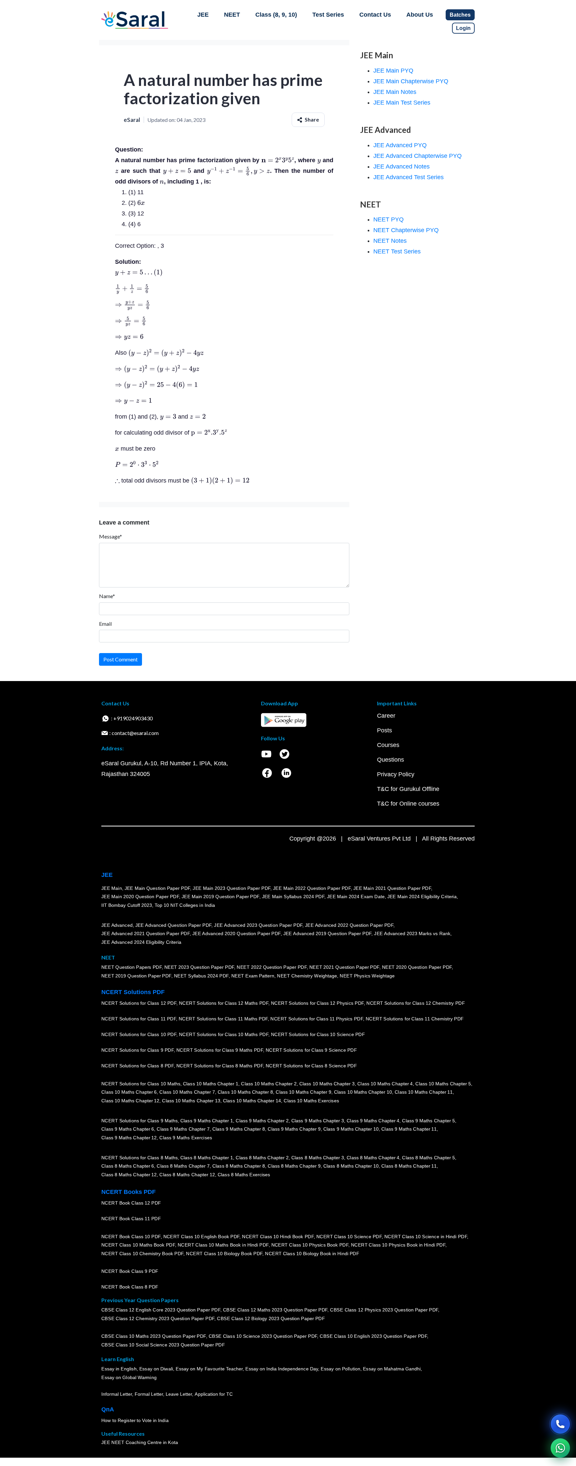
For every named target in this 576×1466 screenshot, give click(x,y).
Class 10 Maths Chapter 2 (268, 1083)
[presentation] (277, 160)
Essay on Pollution (340, 1369)
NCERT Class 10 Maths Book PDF (138, 1245)
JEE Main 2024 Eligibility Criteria (422, 897)
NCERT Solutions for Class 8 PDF (137, 1066)
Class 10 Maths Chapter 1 (210, 1083)
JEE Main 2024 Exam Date (356, 897)
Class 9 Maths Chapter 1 (206, 1120)
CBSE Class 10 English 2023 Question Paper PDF (373, 1336)
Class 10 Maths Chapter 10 (363, 1092)
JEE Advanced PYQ (400, 145)
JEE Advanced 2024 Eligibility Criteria (141, 942)
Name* (107, 596)
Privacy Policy (395, 774)
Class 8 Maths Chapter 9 (294, 1166)
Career (386, 715)
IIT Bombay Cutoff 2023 (126, 905)
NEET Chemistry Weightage (307, 976)
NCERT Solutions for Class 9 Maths (139, 1120)
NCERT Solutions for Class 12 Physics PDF (317, 1003)
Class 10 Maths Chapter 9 (303, 1092)
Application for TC (214, 1394)
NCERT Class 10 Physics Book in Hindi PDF (398, 1245)
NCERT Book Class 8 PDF (129, 1287)
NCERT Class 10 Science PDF (349, 1236)
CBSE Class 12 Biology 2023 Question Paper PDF (271, 1318)
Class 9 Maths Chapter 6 (127, 1129)
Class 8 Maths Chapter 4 (373, 1157)
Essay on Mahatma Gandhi (392, 1369)
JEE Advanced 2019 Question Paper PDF (327, 933)
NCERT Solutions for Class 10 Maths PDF (223, 1034)
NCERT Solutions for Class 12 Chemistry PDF (415, 1003)
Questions (390, 759)
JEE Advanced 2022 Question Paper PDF (349, 925)
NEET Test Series (397, 251)
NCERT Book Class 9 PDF (129, 1271)
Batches (460, 15)
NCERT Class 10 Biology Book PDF (224, 1254)
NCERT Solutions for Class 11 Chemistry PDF (415, 1019)
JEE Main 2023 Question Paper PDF (231, 888)
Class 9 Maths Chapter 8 (238, 1129)
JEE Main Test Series (401, 102)
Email (105, 623)
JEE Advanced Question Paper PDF (173, 925)
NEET (232, 14)
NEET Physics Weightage (367, 976)
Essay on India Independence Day (281, 1369)
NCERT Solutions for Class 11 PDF (138, 1019)
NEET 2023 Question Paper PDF (199, 967)
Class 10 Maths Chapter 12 (130, 1101)
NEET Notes (390, 240)
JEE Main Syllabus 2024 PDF (293, 897)
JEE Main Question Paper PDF (157, 888)
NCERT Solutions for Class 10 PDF (138, 1034)
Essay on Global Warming (129, 1377)
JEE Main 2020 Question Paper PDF (140, 897)
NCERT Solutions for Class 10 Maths (140, 1083)
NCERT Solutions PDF (133, 992)
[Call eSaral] (560, 1424)
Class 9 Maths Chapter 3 (317, 1120)
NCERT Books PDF (128, 1192)
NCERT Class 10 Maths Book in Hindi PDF (223, 1245)
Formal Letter (149, 1394)
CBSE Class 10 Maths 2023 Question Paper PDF (153, 1336)
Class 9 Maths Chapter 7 (183, 1129)
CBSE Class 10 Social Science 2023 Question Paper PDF (163, 1345)
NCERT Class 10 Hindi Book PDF (277, 1236)
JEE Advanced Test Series (408, 177)
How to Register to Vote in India (135, 1420)
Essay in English (119, 1369)
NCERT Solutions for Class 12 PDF (138, 1003)
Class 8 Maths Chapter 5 (428, 1157)
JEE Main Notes (394, 92)
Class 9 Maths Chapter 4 (373, 1120)
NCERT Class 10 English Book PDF (201, 1236)
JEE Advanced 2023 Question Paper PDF (258, 925)
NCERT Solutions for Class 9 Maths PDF (219, 1050)
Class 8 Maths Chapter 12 (129, 1175)
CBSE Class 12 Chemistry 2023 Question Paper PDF (157, 1318)
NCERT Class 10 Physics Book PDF (309, 1245)
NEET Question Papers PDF (131, 967)
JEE (203, 14)
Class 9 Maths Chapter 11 (409, 1129)
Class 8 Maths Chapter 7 (183, 1166)
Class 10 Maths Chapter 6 (129, 1092)
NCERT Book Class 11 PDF (131, 1219)
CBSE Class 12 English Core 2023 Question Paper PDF (160, 1310)
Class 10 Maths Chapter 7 (187, 1092)
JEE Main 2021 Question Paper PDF (392, 888)
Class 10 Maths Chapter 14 (252, 1101)
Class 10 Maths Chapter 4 (385, 1083)
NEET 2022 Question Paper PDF (272, 967)
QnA (107, 1409)
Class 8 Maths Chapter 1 (206, 1157)
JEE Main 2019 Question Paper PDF (220, 897)
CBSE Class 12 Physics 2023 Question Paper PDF (384, 1310)
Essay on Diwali (156, 1369)
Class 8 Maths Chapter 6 (127, 1166)
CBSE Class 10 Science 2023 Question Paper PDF (263, 1336)
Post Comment (120, 659)
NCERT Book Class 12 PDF (131, 1203)
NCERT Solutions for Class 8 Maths (139, 1157)
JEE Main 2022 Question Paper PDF (312, 888)
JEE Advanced (117, 925)
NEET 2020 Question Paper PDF (417, 967)
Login (463, 28)
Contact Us (375, 14)
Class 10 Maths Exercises (311, 1101)
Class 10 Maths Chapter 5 (443, 1083)
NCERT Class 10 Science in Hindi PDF (425, 1236)
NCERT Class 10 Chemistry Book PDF (142, 1254)
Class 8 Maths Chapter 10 (351, 1166)
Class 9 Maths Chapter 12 (129, 1138)
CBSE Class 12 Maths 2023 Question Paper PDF (275, 1310)
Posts (384, 730)
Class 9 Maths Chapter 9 (294, 1129)
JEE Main (111, 888)
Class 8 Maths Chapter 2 (262, 1157)
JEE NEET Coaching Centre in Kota (139, 1442)
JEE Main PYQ (393, 70)
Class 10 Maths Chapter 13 (191, 1101)
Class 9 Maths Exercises (185, 1138)
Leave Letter (179, 1394)
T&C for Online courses (408, 803)
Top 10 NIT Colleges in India (185, 905)
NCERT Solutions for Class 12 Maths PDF (223, 1003)
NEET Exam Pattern (253, 976)
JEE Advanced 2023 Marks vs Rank (412, 933)
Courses (388, 745)
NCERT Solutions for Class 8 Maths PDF (219, 1066)
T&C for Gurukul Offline (408, 789)
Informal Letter (116, 1394)
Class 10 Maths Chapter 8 (245, 1092)
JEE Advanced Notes (401, 166)
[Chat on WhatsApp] (560, 1448)
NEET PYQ (388, 219)
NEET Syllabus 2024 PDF (201, 976)
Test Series (328, 14)
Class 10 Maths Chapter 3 (327, 1083)
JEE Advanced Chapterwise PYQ (417, 156)
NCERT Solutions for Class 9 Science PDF (311, 1050)
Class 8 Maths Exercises (244, 1175)
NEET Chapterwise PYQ (406, 230)
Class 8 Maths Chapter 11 (409, 1166)
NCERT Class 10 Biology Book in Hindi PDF (312, 1254)
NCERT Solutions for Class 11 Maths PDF (223, 1019)
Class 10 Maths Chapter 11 (424, 1092)
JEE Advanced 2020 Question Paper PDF (236, 933)
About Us (419, 14)
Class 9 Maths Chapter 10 (351, 1129)
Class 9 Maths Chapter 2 (262, 1120)
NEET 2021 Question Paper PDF (344, 967)
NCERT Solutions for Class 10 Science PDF (318, 1034)
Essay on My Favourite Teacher (209, 1369)
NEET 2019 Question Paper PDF (136, 976)
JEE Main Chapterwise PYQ (410, 81)
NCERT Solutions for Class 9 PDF (137, 1050)
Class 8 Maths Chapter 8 (238, 1166)
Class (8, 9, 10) (276, 14)
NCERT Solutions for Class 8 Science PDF (311, 1066)
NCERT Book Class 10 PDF (131, 1236)
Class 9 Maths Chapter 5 (428, 1120)
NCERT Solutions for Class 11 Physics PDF (316, 1019)
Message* (110, 536)
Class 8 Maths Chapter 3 (317, 1157)
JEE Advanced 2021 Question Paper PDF (145, 933)
